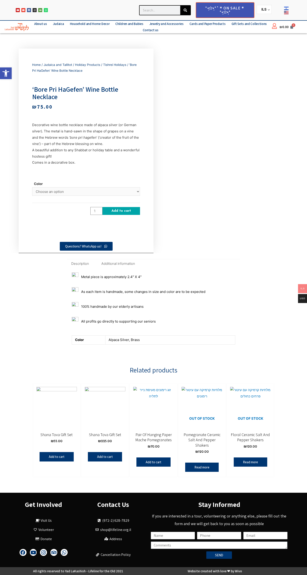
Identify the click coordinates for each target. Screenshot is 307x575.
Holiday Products (87, 65)
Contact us (150, 30)
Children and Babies (129, 24)
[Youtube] (18, 10)
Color (38, 184)
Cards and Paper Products (207, 24)
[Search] (185, 10)
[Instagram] (35, 10)
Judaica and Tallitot (58, 65)
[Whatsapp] (46, 10)
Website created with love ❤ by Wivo (215, 571)
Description (80, 263)
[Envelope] (23, 10)
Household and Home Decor (90, 24)
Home (36, 65)
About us (40, 24)
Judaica (58, 24)
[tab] (80, 263)
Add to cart (121, 211)
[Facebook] (29, 10)
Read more (201, 467)
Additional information (118, 263)
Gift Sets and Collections (249, 24)
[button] (6, 73)
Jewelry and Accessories (166, 24)
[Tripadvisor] (40, 10)
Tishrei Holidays (114, 65)
